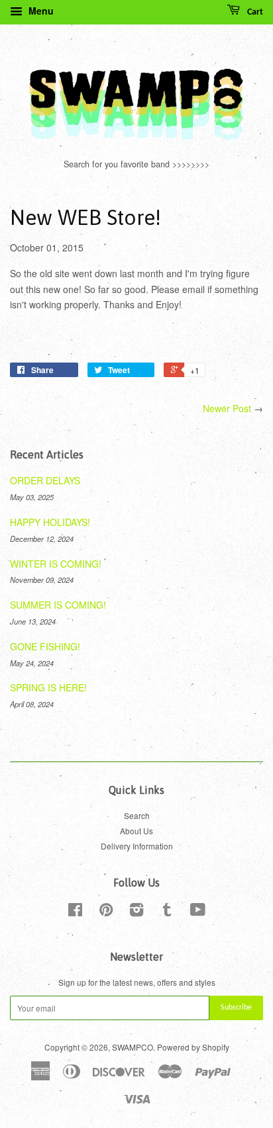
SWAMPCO (132, 1047)
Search (137, 815)
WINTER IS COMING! (55, 563)
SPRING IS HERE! (48, 687)
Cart (254, 12)
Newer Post (227, 408)
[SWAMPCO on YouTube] (197, 912)
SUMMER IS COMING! (58, 604)
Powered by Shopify (193, 1047)
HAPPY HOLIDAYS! (50, 522)
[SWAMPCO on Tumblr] (167, 912)
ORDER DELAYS (45, 480)
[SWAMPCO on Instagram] (136, 912)
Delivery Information (137, 845)
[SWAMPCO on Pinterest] (106, 912)
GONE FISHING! (45, 646)
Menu (40, 10)
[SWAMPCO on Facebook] (75, 912)
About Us (136, 830)
